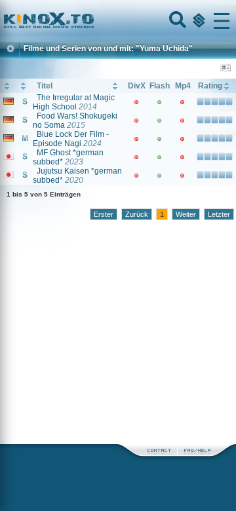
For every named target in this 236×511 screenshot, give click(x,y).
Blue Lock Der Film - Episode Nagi (71, 139)
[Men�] (221, 21)
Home (93, 21)
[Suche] (176, 21)
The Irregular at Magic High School (74, 102)
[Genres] (197, 21)
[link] (118, 21)
